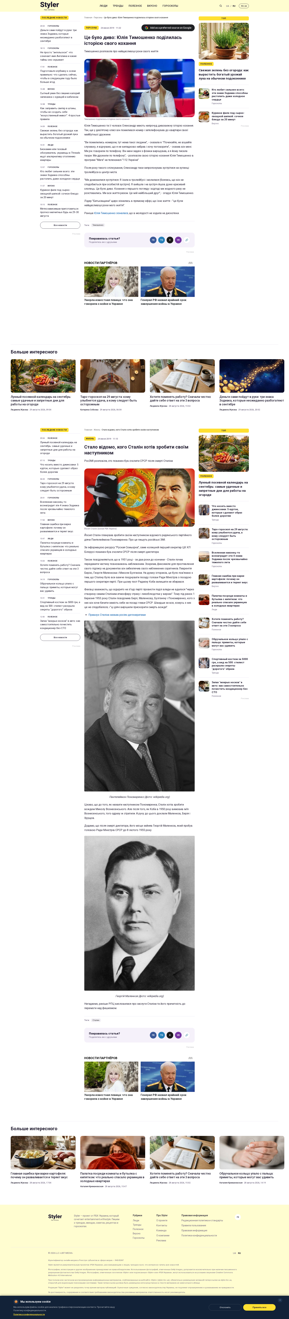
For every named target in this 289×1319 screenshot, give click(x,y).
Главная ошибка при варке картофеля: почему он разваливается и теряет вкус (56, 528)
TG (161, 240)
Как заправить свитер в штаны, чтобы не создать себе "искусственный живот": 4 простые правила (60, 114)
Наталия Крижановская (91, 1186)
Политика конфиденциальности (199, 1235)
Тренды (118, 5)
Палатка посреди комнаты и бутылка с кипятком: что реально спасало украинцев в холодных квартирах (59, 548)
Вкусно (152, 5)
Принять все (259, 1307)
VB (178, 240)
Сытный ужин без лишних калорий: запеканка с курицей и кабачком (60, 95)
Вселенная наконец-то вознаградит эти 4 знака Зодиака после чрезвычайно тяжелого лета (59, 507)
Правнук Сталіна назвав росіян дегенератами (117, 614)
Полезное (135, 5)
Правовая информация (194, 1230)
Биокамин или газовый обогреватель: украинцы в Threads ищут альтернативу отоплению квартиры (60, 155)
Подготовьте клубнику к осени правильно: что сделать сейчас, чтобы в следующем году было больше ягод (58, 76)
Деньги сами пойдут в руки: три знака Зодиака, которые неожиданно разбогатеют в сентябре (58, 36)
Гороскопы (170, 5)
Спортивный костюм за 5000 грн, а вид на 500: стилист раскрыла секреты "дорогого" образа (60, 606)
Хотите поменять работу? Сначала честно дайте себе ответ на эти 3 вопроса (180, 398)
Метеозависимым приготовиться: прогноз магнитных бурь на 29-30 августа (59, 212)
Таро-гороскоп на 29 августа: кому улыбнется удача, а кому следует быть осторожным (108, 400)
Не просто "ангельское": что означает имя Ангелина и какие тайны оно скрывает (58, 56)
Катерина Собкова (89, 410)
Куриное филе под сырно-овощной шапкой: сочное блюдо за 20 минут (59, 193)
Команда (161, 1230)
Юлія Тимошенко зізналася (111, 213)
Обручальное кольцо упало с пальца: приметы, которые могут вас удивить (59, 587)
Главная (88, 17)
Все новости (60, 225)
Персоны (98, 17)
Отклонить (225, 1307)
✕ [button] (280, 1300)
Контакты (161, 1225)
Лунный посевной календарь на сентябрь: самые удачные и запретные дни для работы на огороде (41, 400)
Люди (103, 5)
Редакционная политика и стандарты (202, 1220)
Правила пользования (193, 1225)
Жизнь (97, 430)
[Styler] (49, 6)
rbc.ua (244, 6)
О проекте (161, 1220)
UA (227, 6)
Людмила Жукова (19, 410)
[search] (221, 6)
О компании (162, 1235)
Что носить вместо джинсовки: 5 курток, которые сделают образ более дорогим (59, 468)
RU (234, 6)
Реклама (161, 1240)
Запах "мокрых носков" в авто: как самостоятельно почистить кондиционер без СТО (60, 624)
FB (153, 240)
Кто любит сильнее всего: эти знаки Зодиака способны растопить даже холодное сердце (60, 175)
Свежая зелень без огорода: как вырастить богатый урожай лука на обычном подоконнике (59, 134)
